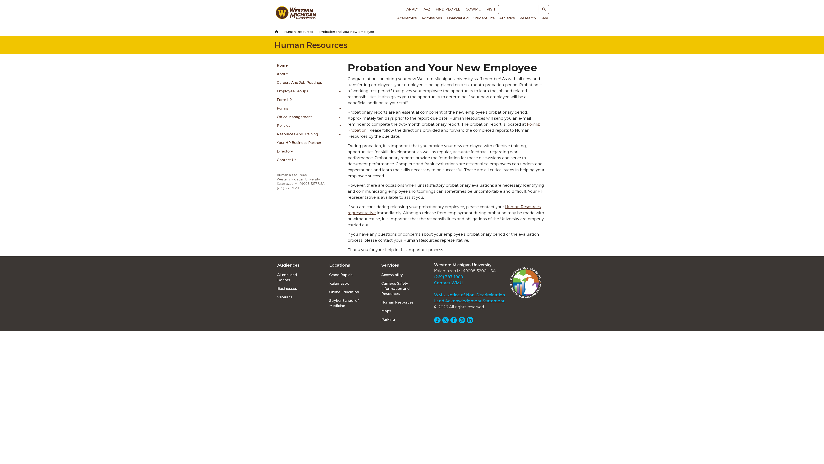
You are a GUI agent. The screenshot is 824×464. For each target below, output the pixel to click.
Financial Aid (458, 18)
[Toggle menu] (338, 91)
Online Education (344, 292)
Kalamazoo (339, 283)
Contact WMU (448, 283)
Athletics (507, 18)
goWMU (473, 9)
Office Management (294, 117)
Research (528, 18)
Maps (386, 311)
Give (544, 18)
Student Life (484, 18)
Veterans (284, 297)
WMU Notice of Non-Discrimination (469, 295)
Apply (412, 9)
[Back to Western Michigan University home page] (296, 13)
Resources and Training (297, 134)
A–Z (427, 9)
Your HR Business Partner (299, 143)
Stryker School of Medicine (344, 303)
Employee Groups (292, 91)
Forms (282, 108)
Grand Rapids (341, 275)
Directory (285, 151)
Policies (283, 126)
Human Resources (298, 32)
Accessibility (392, 275)
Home (282, 65)
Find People (448, 9)
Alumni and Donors (287, 277)
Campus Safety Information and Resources (395, 288)
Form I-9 (284, 100)
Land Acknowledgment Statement (469, 301)
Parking (388, 319)
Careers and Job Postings (299, 83)
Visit (491, 9)
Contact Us (287, 160)
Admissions (431, 18)
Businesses (287, 289)
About (282, 74)
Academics (407, 18)
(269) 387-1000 (448, 277)
